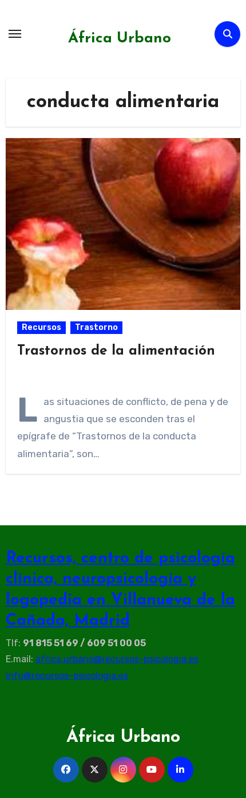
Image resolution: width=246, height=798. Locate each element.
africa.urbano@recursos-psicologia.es (117, 659)
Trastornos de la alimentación (116, 351)
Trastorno (96, 327)
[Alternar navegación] (15, 34)
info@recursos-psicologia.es (67, 675)
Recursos (41, 327)
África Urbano (119, 38)
